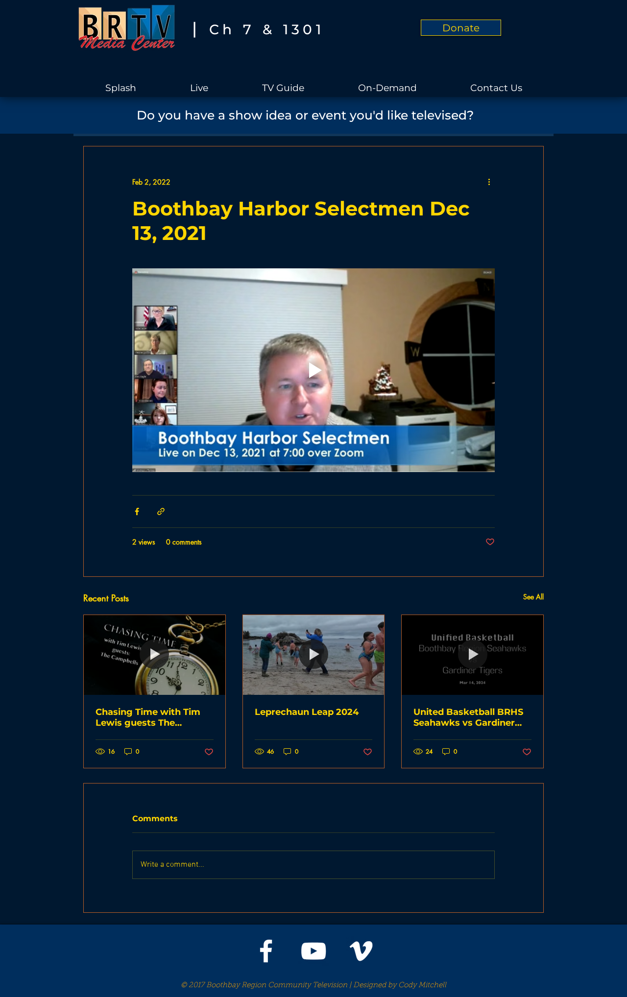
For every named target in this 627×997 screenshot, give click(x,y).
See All (533, 596)
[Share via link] (161, 511)
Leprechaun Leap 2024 (307, 712)
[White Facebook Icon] (266, 951)
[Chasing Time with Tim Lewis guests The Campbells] (154, 654)
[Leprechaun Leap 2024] (314, 654)
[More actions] (489, 182)
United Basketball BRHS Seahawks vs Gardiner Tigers (468, 717)
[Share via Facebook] (137, 511)
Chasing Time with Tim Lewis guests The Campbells (148, 717)
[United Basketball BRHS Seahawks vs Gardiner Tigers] (472, 654)
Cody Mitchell (422, 985)
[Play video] (313, 370)
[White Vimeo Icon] (361, 951)
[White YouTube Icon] (313, 951)
